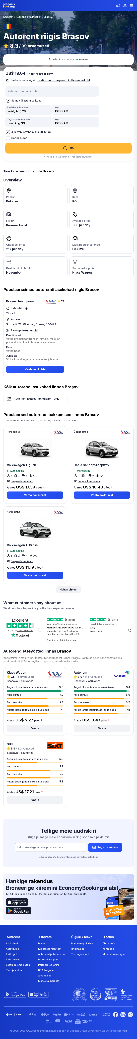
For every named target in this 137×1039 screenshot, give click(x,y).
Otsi (71, 148)
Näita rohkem (68, 589)
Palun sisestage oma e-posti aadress (40, 847)
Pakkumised (13, 959)
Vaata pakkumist (35, 495)
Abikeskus (109, 943)
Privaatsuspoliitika (82, 943)
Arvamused (44, 975)
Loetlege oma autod (18, 964)
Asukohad (12, 943)
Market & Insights (48, 980)
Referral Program (48, 959)
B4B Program (46, 970)
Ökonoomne (81, 431)
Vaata (35, 728)
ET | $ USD (16, 1014)
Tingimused (78, 948)
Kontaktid (108, 948)
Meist (41, 943)
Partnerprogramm (48, 964)
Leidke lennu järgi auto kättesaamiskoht (63, 80)
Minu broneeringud (114, 954)
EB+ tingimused (80, 954)
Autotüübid (12, 948)
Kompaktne (13, 511)
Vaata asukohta (35, 369)
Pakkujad (11, 954)
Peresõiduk (13, 431)
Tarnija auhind (14, 970)
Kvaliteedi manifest (49, 948)
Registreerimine (107, 847)
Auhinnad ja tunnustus (51, 954)
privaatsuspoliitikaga (87, 857)
